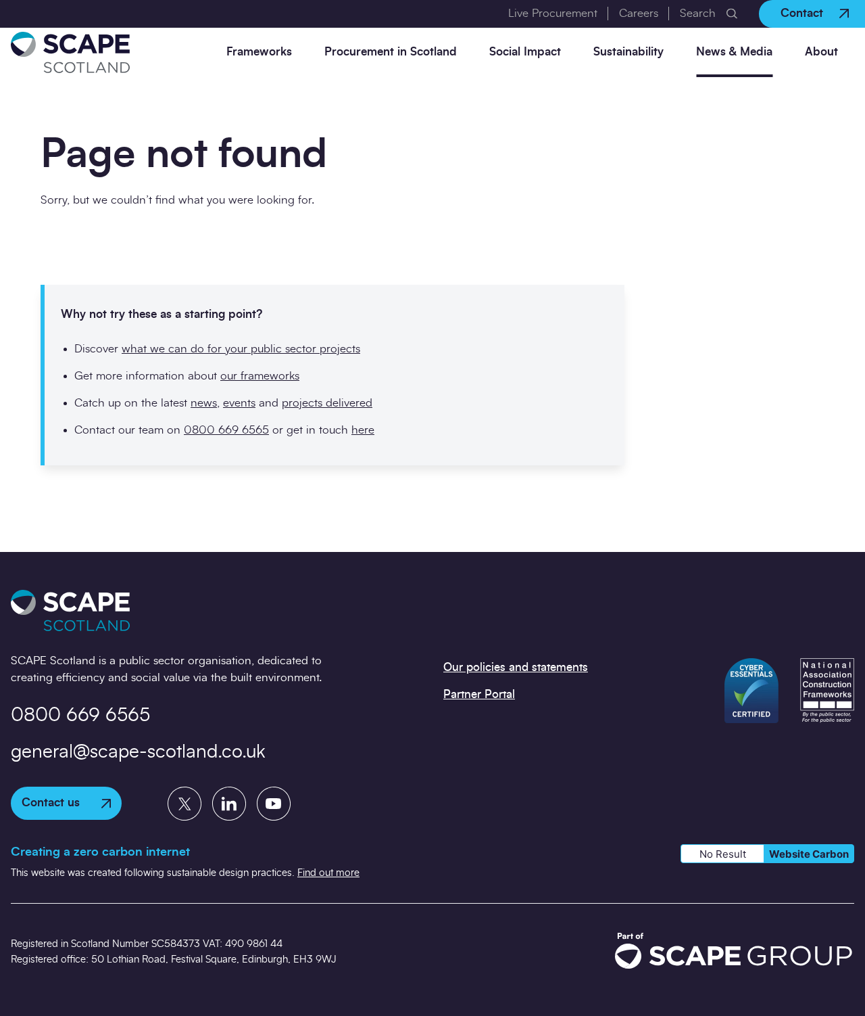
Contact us (51, 802)
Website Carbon (809, 854)
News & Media (734, 51)
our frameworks (259, 376)
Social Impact (525, 51)
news (204, 403)
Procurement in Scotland (390, 51)
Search (698, 13)
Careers (638, 13)
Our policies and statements (515, 667)
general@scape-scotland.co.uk (138, 752)
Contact (802, 13)
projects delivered (327, 403)
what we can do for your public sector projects (241, 348)
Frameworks (259, 51)
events (239, 403)
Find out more (328, 873)
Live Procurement (552, 13)
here (362, 430)
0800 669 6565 (226, 430)
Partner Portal (479, 694)
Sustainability (628, 51)
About (821, 51)
